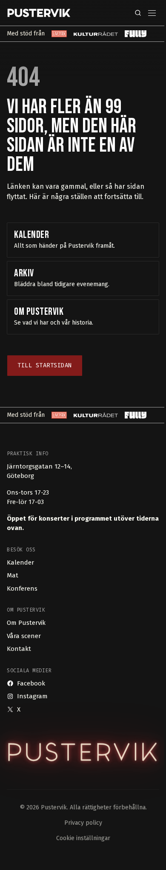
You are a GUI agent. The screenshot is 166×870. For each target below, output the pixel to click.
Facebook (31, 683)
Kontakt (19, 649)
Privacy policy (83, 822)
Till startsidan (44, 365)
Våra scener (24, 636)
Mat (12, 575)
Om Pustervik (26, 623)
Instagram (32, 696)
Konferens (22, 588)
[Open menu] (152, 13)
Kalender (20, 562)
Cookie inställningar (83, 838)
